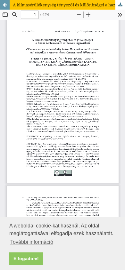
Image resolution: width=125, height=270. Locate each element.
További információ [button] (31, 242)
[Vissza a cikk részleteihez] (5, 5)
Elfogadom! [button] (26, 258)
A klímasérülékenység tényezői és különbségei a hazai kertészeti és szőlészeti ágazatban (69, 5)
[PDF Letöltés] (120, 5)
